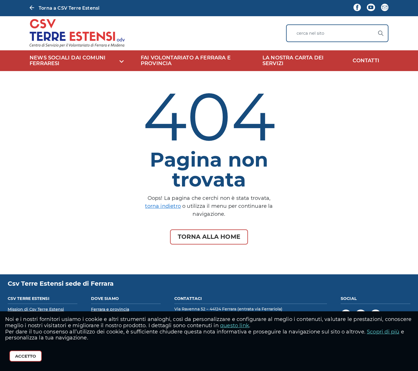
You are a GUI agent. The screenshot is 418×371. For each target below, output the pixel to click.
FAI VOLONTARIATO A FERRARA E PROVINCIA (186, 61)
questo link (234, 325)
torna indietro (163, 206)
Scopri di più (383, 332)
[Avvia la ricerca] (381, 33)
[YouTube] (371, 8)
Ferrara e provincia (110, 309)
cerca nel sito (310, 33)
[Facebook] (357, 8)
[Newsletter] (384, 8)
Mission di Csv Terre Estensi (36, 309)
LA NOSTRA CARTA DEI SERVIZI (293, 61)
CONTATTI (366, 60)
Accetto (25, 356)
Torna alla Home (209, 236)
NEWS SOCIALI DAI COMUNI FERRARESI (67, 61)
